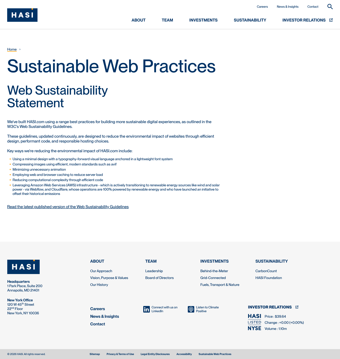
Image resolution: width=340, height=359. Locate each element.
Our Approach (101, 271)
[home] (22, 15)
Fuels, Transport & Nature (219, 284)
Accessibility (184, 354)
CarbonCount (266, 271)
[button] (330, 6)
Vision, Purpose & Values (109, 278)
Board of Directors (159, 278)
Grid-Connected (213, 278)
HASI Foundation (268, 278)
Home (12, 49)
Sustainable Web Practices (215, 354)
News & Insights (287, 6)
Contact (312, 6)
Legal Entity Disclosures (155, 354)
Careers (262, 6)
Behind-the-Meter (214, 271)
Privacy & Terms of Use (120, 354)
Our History (99, 284)
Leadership (154, 271)
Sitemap (95, 354)
